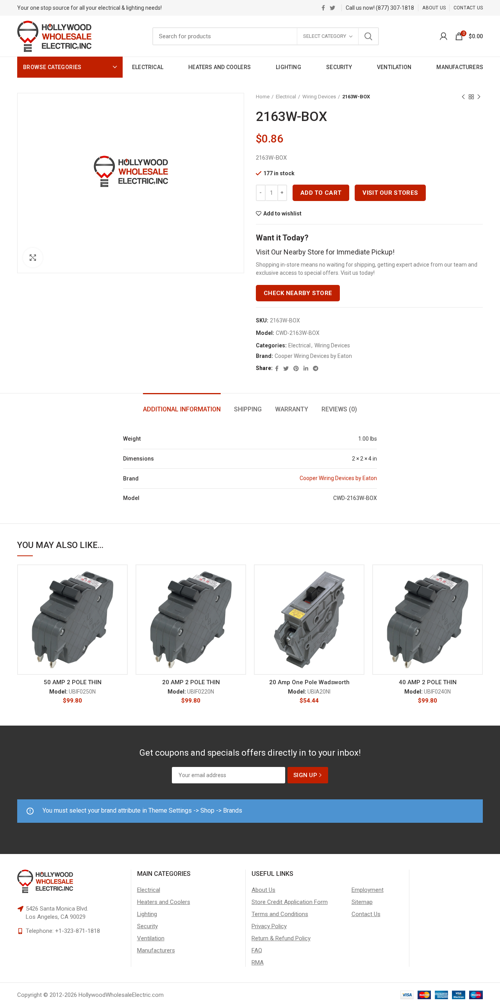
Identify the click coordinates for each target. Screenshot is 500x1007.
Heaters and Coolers (163, 902)
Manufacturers (156, 950)
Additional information (182, 409)
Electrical (286, 97)
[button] (122, 594)
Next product (479, 97)
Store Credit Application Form (290, 902)
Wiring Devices (319, 97)
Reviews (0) (339, 409)
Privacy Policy (269, 926)
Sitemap (362, 902)
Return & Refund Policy (281, 938)
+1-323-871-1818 (77, 930)
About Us (263, 889)
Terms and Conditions (280, 914)
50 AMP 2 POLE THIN (73, 682)
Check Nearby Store (298, 293)
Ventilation (150, 938)
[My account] (443, 36)
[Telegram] (316, 368)
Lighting (147, 914)
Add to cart (320, 192)
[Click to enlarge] (33, 257)
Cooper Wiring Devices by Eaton (313, 356)
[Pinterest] (296, 368)
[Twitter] (332, 8)
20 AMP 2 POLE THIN (191, 682)
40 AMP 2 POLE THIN (428, 682)
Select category (324, 36)
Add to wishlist (282, 213)
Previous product (463, 97)
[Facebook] (323, 8)
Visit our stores (390, 192)
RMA (258, 962)
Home (263, 97)
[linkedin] (306, 368)
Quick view (122, 612)
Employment (368, 889)
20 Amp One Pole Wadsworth (309, 682)
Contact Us (366, 914)
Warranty (291, 409)
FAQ (257, 950)
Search (368, 36)
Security (147, 926)
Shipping (248, 409)
